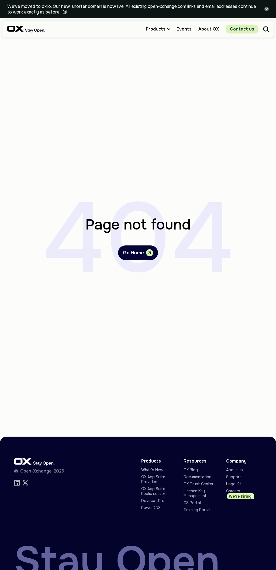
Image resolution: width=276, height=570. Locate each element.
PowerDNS (151, 507)
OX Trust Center (198, 483)
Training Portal (197, 509)
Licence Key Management (195, 493)
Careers (239, 493)
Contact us (242, 29)
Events (184, 29)
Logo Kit (233, 483)
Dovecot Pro (152, 500)
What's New (152, 469)
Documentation (197, 476)
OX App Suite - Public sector (154, 491)
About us (234, 469)
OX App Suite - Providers (154, 479)
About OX (208, 29)
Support (233, 476)
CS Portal (192, 502)
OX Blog (191, 469)
